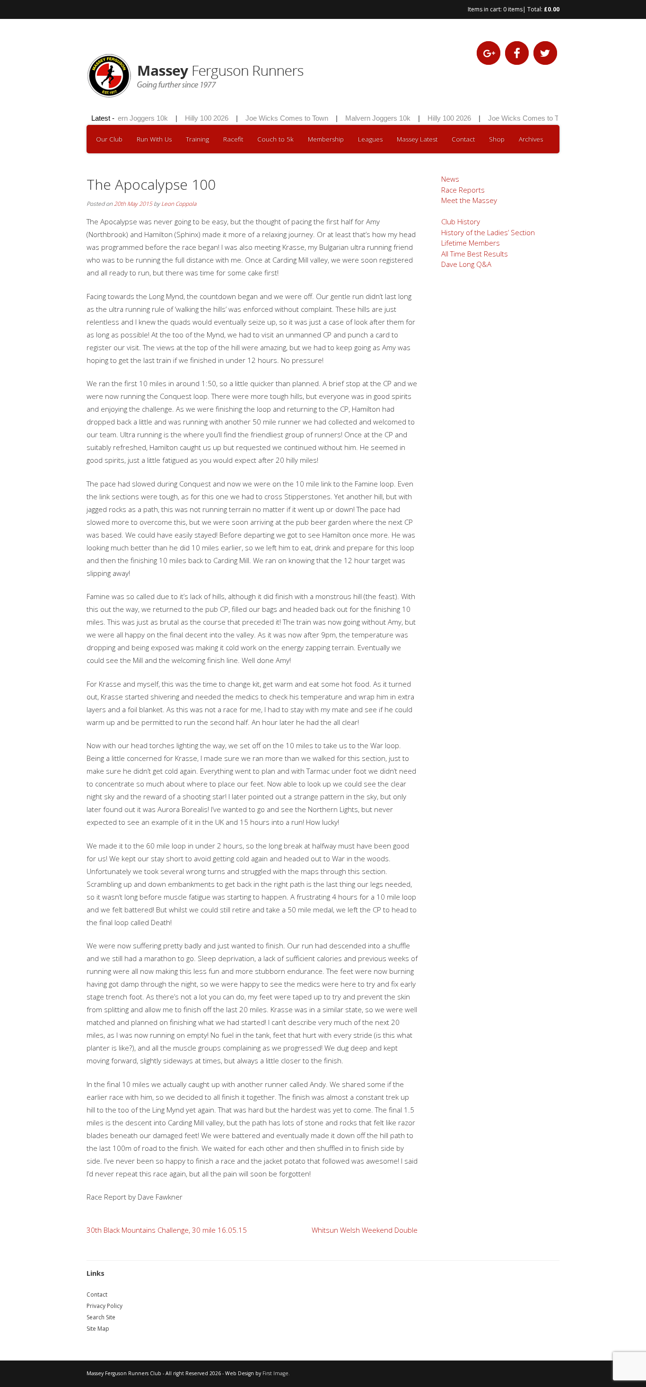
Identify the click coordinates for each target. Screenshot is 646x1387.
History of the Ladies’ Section (488, 232)
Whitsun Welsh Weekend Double (365, 1230)
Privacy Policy (104, 1306)
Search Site (101, 1317)
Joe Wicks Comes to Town (277, 118)
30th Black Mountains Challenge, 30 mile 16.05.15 (167, 1230)
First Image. (276, 1373)
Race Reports (463, 189)
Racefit (233, 139)
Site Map (98, 1329)
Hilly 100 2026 (196, 118)
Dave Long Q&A (466, 264)
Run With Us (154, 139)
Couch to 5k (275, 139)
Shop (497, 139)
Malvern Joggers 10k (125, 118)
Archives (531, 139)
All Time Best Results (474, 253)
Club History (460, 221)
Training (197, 139)
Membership (326, 139)
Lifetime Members (470, 242)
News (450, 179)
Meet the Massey (469, 200)
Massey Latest (417, 139)
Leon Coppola (178, 204)
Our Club (109, 139)
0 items (513, 9)
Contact (463, 139)
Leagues (370, 139)
